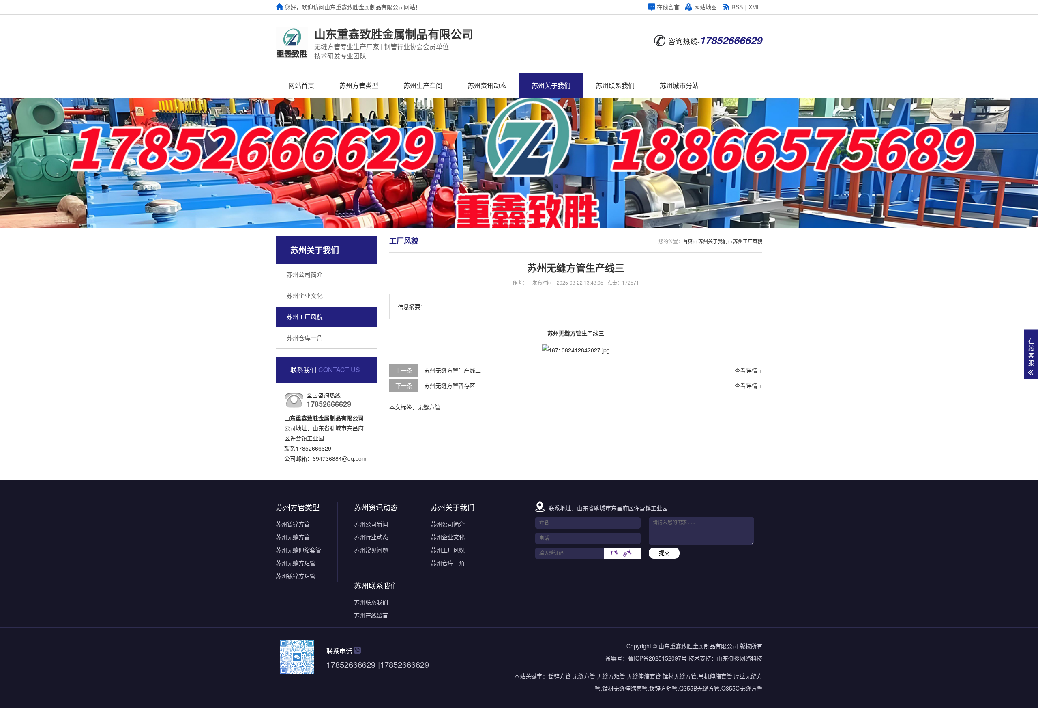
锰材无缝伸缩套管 (625, 688)
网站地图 (705, 7)
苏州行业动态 (371, 537)
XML (754, 7)
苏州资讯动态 (487, 85)
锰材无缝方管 (680, 676)
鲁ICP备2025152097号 (657, 658)
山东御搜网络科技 (739, 658)
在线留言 (668, 7)
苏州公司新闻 (371, 524)
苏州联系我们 (615, 85)
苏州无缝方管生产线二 (452, 370)
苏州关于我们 (551, 85)
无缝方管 (429, 407)
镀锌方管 (559, 676)
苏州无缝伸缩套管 (298, 550)
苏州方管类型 (358, 85)
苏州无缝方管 (293, 537)
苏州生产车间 (422, 85)
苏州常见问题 (371, 550)
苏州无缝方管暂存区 (449, 385)
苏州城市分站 (679, 85)
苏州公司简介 (304, 274)
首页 (688, 240)
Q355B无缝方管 (699, 688)
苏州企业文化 (304, 295)
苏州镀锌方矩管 (295, 576)
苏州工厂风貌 (304, 316)
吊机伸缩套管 (715, 676)
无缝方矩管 (611, 676)
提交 (664, 553)
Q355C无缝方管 (741, 688)
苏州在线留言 (371, 615)
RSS (737, 7)
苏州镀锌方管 (293, 524)
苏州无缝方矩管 (295, 563)
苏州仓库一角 (304, 337)
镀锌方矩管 (663, 688)
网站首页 (301, 85)
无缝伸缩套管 (644, 676)
